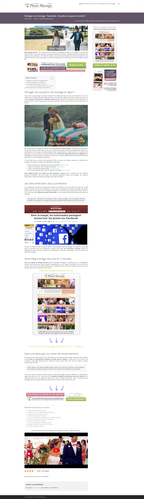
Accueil (76, 21)
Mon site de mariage (84, 21)
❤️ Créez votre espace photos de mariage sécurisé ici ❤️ (97, 3)
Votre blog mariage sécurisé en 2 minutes (36, 84)
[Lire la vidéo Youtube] (56, 450)
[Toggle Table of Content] (51, 78)
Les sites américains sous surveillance (35, 82)
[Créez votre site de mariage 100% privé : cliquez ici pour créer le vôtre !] (104, 59)
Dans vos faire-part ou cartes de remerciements (38, 87)
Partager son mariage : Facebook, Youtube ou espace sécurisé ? (105, 21)
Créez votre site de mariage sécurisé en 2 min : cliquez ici (41, 85)
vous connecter (36, 487)
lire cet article (64, 165)
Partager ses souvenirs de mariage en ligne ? (37, 80)
